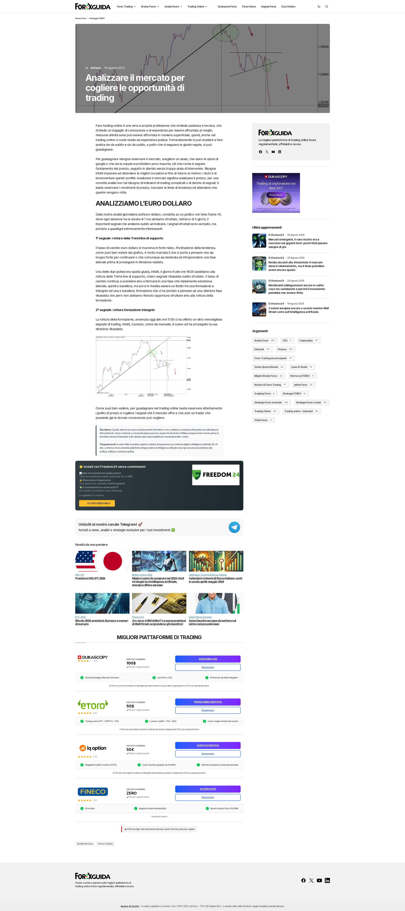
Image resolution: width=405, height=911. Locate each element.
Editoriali (262, 349)
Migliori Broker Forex (268, 375)
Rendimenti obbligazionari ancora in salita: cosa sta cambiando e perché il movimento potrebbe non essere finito (296, 289)
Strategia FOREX (97, 18)
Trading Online (265, 411)
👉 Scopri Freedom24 (97, 503)
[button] (319, 6)
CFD (287, 340)
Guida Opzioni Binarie (268, 367)
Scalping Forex (264, 393)
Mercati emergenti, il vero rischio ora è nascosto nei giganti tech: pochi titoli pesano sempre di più (298, 243)
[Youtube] (273, 152)
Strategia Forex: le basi (311, 402)
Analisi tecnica (85, 843)
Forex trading (105, 843)
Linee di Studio (301, 367)
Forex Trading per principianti (273, 358)
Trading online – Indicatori (301, 411)
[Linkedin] (279, 152)
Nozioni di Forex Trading (270, 384)
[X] (267, 152)
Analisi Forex (264, 340)
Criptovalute (308, 340)
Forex (83, 18)
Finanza (285, 349)
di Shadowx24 (276, 234)
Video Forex (262, 420)
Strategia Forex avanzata (271, 402)
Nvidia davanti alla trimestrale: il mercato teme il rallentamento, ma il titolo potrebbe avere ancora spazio (296, 266)
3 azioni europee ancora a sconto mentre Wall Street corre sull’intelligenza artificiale (298, 310)
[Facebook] (260, 152)
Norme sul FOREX (301, 375)
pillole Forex (303, 384)
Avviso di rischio (130, 906)
